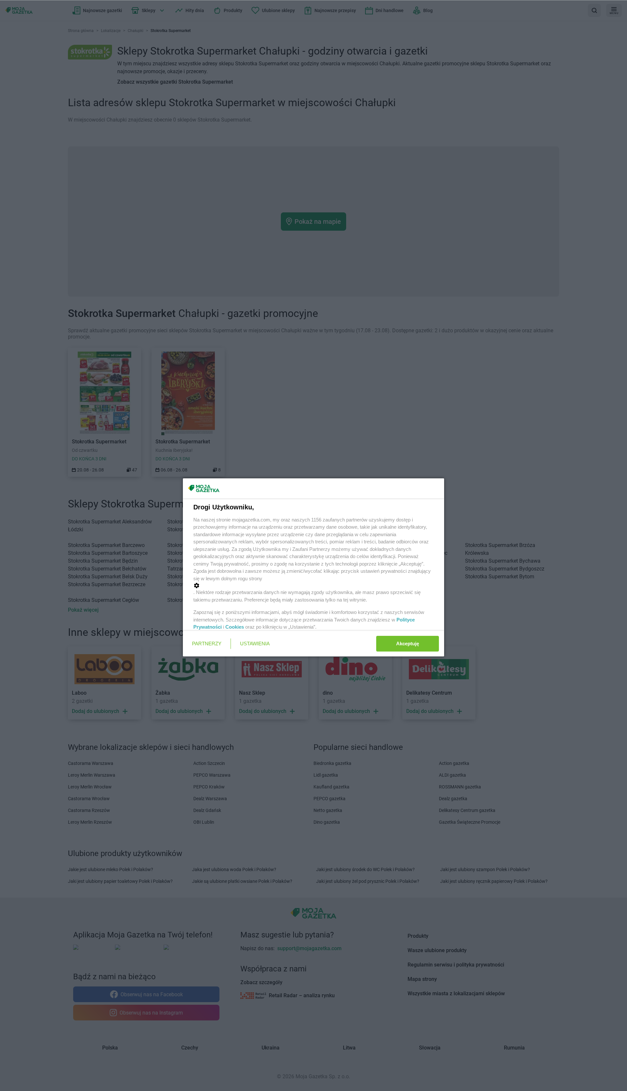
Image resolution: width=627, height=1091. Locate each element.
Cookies (234, 627)
